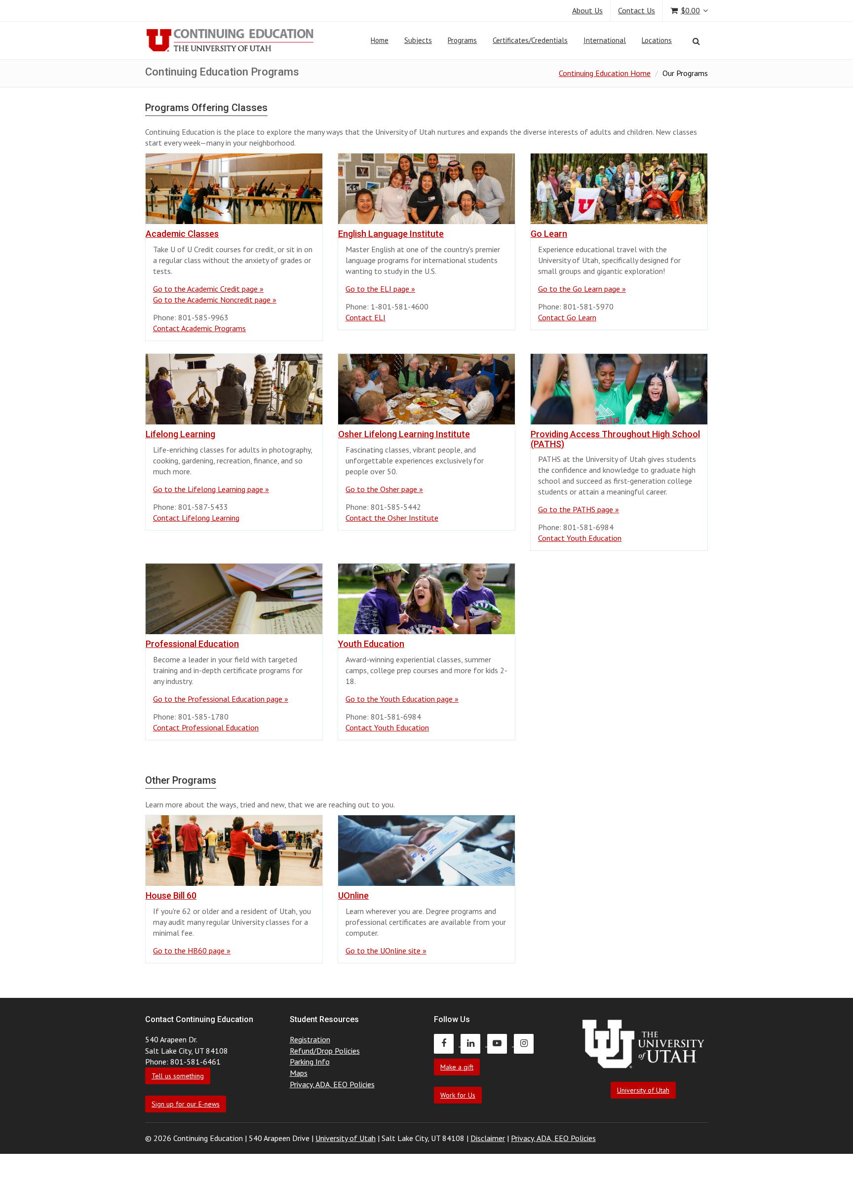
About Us (587, 10)
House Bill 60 (171, 895)
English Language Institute (391, 233)
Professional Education (192, 644)
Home (379, 40)
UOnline (353, 895)
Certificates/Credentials (530, 40)
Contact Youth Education (579, 538)
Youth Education (371, 644)
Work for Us (457, 1095)
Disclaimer (487, 1138)
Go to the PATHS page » (578, 509)
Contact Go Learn (567, 317)
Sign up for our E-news (186, 1104)
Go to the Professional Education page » (220, 699)
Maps (299, 1073)
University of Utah (643, 1090)
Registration (310, 1039)
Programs (462, 40)
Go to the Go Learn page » (582, 289)
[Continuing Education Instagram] (526, 1043)
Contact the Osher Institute (392, 518)
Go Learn (549, 233)
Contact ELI (366, 317)
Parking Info (310, 1061)
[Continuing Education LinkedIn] (474, 1043)
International (604, 40)
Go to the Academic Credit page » (208, 289)
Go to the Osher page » (384, 489)
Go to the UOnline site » (386, 950)
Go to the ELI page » (380, 289)
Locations (657, 40)
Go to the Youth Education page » (402, 699)
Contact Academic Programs (199, 328)
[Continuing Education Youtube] (500, 1043)
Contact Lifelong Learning (196, 518)
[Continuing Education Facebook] (447, 1043)
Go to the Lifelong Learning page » (211, 489)
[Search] (696, 41)
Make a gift (456, 1067)
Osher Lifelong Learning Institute (404, 434)
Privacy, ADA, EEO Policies (332, 1084)
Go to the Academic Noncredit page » (214, 300)
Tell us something (178, 1075)
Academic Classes (182, 233)
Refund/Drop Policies (325, 1051)
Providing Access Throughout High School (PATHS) (615, 439)
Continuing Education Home (605, 73)
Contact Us (636, 10)
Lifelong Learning (180, 434)
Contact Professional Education (206, 727)
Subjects (418, 40)
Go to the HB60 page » (192, 950)
